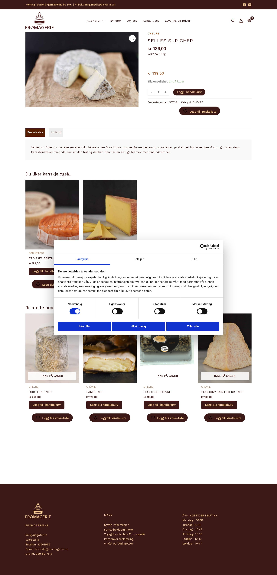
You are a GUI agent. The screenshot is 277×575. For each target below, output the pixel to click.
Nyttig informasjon (116, 525)
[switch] (117, 311)
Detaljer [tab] (138, 259)
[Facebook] (244, 5)
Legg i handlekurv (189, 92)
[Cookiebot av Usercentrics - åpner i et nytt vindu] (202, 246)
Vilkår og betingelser (118, 543)
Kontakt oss (151, 20)
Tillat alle (193, 326)
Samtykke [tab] (82, 259)
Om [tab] (195, 259)
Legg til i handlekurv (47, 404)
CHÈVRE (153, 33)
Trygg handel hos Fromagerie (124, 534)
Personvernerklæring (118, 539)
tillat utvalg (138, 326)
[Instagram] (250, 5)
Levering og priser (177, 20)
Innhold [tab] (56, 132)
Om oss (132, 20)
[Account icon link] (241, 21)
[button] (102, 20)
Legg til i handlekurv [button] (47, 271)
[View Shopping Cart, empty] (249, 21)
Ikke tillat (84, 326)
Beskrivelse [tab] (35, 132)
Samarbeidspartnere (118, 529)
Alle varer (94, 20)
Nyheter (115, 20)
